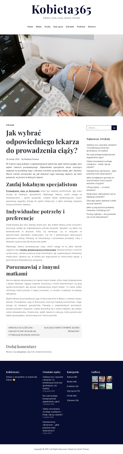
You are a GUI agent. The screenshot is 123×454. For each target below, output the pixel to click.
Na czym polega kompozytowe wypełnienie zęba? (51, 399)
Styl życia (58, 26)
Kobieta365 (61, 8)
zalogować (21, 352)
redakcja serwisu (31, 159)
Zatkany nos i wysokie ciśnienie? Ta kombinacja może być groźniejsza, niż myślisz (102, 148)
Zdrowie (70, 26)
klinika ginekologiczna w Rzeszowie (38, 250)
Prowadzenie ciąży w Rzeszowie (23, 191)
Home (30, 26)
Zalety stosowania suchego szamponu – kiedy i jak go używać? (99, 164)
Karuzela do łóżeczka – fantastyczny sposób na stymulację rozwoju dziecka (24, 331)
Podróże (81, 26)
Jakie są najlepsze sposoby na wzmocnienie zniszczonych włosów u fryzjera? (100, 180)
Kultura (92, 26)
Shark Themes (83, 449)
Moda (38, 26)
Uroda (47, 26)
